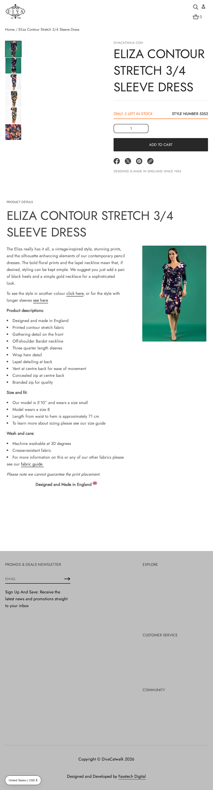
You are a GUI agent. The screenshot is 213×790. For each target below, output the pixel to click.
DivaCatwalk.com (128, 42)
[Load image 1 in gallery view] (13, 49)
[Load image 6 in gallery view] (13, 115)
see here (40, 300)
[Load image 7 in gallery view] (13, 132)
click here (74, 293)
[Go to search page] (196, 7)
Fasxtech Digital (132, 776)
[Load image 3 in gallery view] (13, 65)
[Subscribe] (67, 579)
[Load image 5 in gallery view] (13, 99)
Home (10, 29)
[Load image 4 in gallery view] (13, 82)
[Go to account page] (203, 8)
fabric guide (32, 464)
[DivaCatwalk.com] (15, 11)
